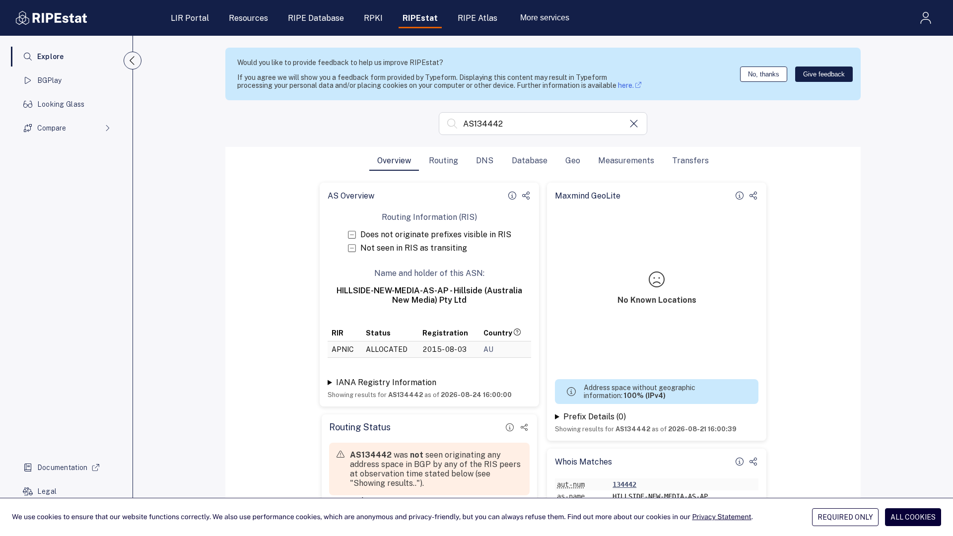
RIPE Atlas (477, 18)
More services (544, 17)
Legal (47, 491)
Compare (51, 128)
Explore (50, 57)
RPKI (373, 18)
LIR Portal (190, 18)
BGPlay (49, 80)
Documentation (62, 467)
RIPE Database (316, 18)
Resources (248, 18)
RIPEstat (420, 18)
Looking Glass (61, 104)
